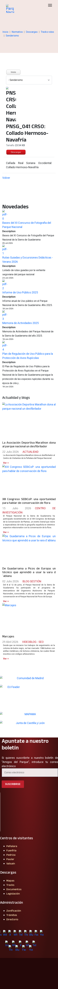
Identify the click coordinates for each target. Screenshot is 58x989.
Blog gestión (32, 581)
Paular (10, 859)
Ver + (6, 463)
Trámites (11, 915)
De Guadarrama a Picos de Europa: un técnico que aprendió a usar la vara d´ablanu (29, 572)
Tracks (10, 884)
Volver (6, 177)
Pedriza (10, 854)
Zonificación (13, 910)
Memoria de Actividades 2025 (20, 323)
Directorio (12, 919)
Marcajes (8, 636)
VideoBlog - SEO (33, 641)
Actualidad (31, 451)
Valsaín (10, 863)
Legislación (13, 893)
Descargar (16, 152)
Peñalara (11, 846)
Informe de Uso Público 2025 (20, 292)
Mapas (10, 880)
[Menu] (50, 5)
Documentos (13, 889)
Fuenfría (11, 850)
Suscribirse (12, 784)
